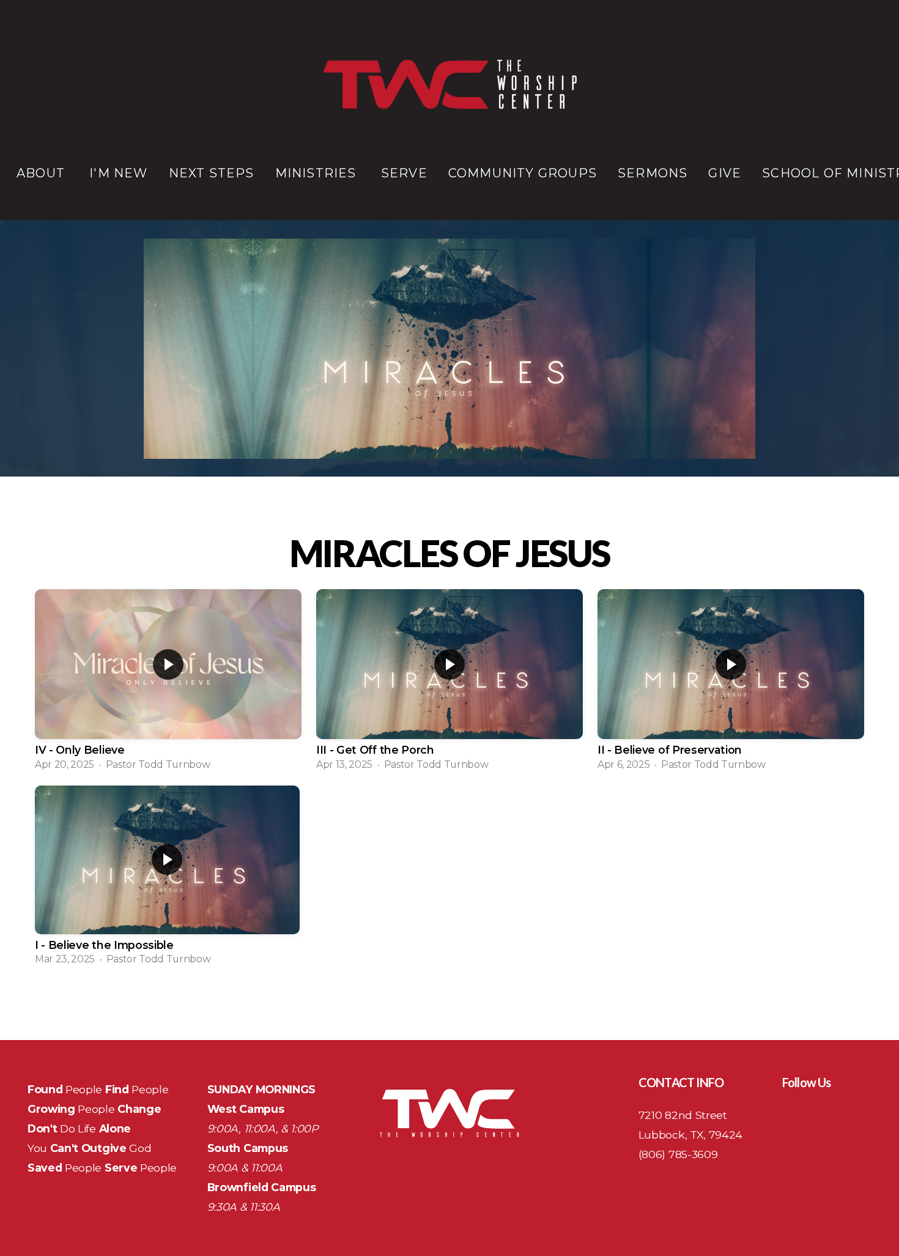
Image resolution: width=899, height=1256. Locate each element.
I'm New (118, 173)
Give (724, 173)
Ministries (317, 173)
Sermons (652, 173)
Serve (404, 173)
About (42, 173)
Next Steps (211, 173)
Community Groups (522, 173)
